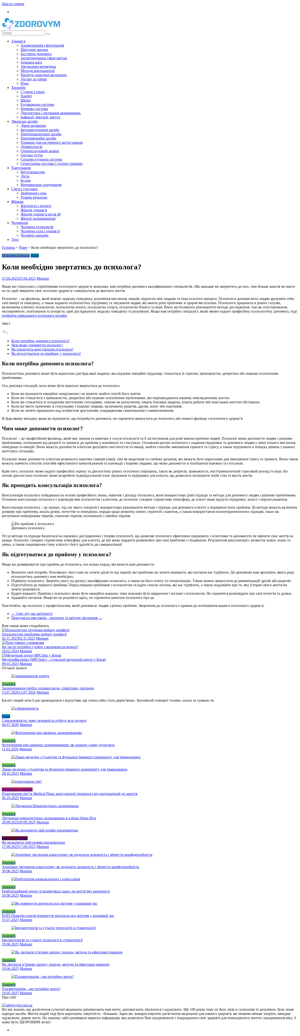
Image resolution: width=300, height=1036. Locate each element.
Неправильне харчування (41, 185)
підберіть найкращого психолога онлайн (34, 316)
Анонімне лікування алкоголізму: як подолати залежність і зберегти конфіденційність (70, 867)
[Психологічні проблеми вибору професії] (35, 630)
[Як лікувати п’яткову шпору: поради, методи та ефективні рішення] (66, 952)
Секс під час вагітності (31, 614)
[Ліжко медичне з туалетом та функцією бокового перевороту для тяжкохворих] (76, 757)
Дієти (25, 176)
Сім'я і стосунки (15, 838)
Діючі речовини (33, 126)
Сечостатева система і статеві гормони (51, 164)
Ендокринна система (37, 104)
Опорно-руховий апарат (40, 151)
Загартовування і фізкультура (44, 58)
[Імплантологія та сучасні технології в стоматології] (53, 928)
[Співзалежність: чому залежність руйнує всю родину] (25, 708)
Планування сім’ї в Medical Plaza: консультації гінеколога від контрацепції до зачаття (69, 794)
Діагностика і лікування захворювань (51, 113)
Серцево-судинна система (41, 159)
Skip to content (13, 4)
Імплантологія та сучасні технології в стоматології (42, 940)
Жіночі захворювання (38, 218)
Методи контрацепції (38, 71)
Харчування (21, 168)
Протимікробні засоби (38, 138)
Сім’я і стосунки (24, 189)
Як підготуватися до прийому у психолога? (46, 353)
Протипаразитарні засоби (41, 134)
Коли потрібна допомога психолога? (40, 341)
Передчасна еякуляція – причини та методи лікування (56, 618)
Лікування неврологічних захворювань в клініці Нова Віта (49, 818)
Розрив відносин (34, 197)
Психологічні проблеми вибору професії (34, 634)
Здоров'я (8, 684)
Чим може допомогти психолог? (37, 345)
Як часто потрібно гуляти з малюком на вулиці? (40, 647)
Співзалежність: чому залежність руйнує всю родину (44, 720)
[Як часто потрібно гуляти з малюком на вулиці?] (23, 643)
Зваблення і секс (34, 193)
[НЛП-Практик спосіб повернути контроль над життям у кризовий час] (54, 903)
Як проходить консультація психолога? (42, 349)
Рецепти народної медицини (44, 75)
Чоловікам (19, 223)
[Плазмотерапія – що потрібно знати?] (42, 977)
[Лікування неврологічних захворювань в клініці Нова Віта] (45, 806)
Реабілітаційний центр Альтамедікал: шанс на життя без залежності (56, 891)
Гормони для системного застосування (51, 142)
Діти (15, 240)
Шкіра (26, 100)
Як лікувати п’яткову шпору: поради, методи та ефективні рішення (55, 964)
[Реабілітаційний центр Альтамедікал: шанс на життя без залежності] (45, 879)
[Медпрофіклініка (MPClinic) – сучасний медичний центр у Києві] (31, 655)
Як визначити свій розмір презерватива (33, 842)
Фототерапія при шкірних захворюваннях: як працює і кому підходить (58, 745)
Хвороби (18, 88)
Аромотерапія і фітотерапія (42, 45)
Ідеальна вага (31, 62)
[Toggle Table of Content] (5, 333)
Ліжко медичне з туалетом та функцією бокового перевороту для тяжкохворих (65, 769)
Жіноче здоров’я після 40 (41, 214)
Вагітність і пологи (36, 206)
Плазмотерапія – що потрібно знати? (31, 989)
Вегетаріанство (33, 172)
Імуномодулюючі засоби (40, 130)
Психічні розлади (16, 255)
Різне (25, 83)
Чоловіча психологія (37, 227)
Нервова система (34, 109)
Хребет (26, 96)
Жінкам (17, 202)
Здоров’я (18, 41)
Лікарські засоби (24, 121)
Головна (8, 248)
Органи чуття (31, 155)
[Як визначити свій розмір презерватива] (44, 830)
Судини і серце (33, 92)
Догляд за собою (34, 79)
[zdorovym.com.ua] (17, 1005)
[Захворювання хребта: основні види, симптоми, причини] (30, 676)
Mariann (43, 278)
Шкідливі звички (34, 50)
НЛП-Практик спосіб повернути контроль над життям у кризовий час (58, 916)
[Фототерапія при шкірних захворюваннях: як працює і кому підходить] (46, 733)
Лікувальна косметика (38, 66)
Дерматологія (31, 147)
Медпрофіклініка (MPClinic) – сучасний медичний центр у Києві (54, 660)
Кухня (25, 180)
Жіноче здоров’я (34, 210)
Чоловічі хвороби (35, 235)
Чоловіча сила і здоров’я (40, 231)
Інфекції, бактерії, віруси (40, 117)
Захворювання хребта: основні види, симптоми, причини (48, 688)
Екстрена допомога (36, 54)
